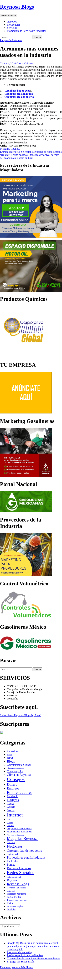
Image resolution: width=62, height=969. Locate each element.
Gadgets (13, 800)
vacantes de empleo (15, 906)
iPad (8, 819)
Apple (9, 754)
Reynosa (12, 880)
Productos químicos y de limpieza (25, 955)
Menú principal (8, 15)
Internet (15, 814)
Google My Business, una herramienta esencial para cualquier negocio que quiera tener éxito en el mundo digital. (34, 946)
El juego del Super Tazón (20, 961)
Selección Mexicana (16, 893)
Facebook (12, 796)
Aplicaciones (13, 751)
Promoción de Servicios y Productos (26, 30)
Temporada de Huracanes (17, 900)
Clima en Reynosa (19, 774)
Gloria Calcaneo (25, 63)
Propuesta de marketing (19, 952)
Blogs (11, 761)
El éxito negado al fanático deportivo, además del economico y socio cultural (31, 154)
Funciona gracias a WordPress (16, 967)
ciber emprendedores (15, 768)
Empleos (13, 788)
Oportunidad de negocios (24, 850)
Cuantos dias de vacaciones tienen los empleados (33, 958)
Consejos (16, 779)
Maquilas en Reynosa (15, 835)
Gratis (10, 810)
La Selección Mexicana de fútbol (26, 151)
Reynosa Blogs (17, 7)
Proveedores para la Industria (26, 857)
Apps (10, 757)
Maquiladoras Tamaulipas (19, 831)
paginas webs (13, 854)
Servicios (12, 27)
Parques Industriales (11, 40)
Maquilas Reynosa (10, 148)
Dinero (12, 784)
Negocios (15, 846)
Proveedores (13, 24)
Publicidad (12, 861)
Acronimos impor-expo (17, 90)
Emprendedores (19, 792)
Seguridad (11, 891)
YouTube (11, 909)
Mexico (11, 842)
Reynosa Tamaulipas (16, 888)
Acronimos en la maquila (18, 93)
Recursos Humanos (19, 868)
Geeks (10, 803)
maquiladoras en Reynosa (19, 828)
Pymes (11, 864)
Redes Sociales (20, 872)
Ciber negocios (15, 771)
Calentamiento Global (19, 764)
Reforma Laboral (14, 877)
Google (11, 806)
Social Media (14, 896)
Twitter (10, 902)
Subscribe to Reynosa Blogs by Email (20, 715)
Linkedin (10, 825)
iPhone (10, 822)
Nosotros (12, 21)
